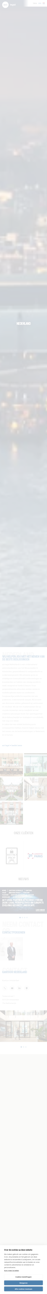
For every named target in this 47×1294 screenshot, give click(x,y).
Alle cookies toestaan (23, 1289)
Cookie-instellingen (23, 1277)
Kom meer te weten (11, 1270)
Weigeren (23, 1283)
